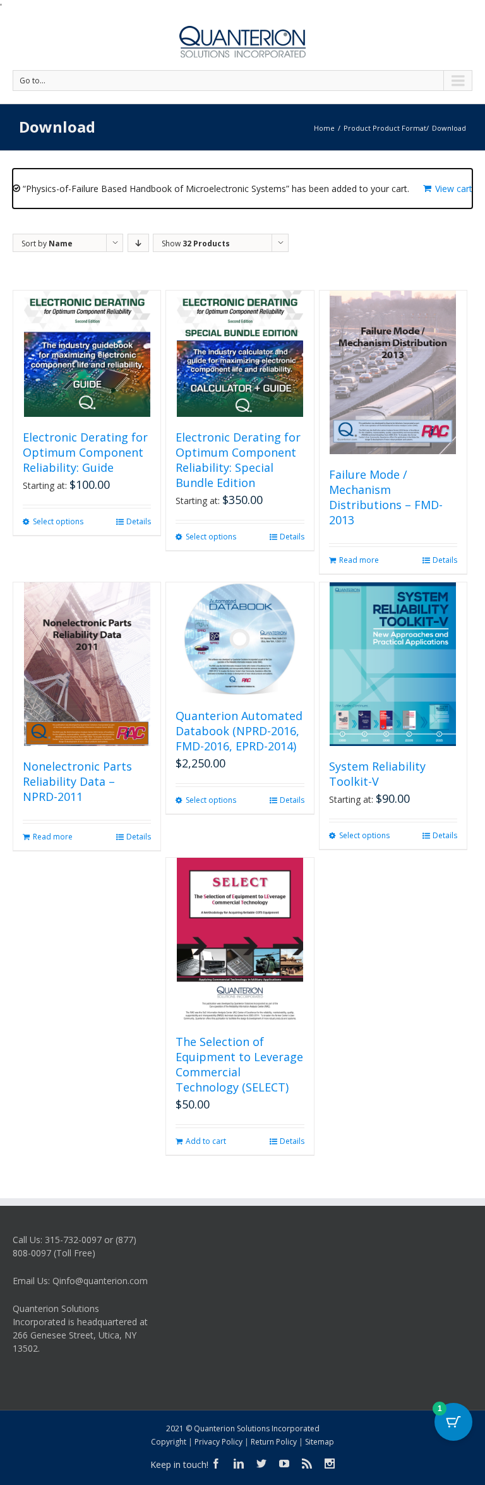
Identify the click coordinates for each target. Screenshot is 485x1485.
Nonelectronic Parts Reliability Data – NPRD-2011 (77, 781)
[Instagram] (330, 1463)
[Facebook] (216, 1463)
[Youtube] (284, 1463)
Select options (58, 521)
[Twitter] (261, 1463)
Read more (359, 560)
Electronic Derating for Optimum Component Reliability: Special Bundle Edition (238, 460)
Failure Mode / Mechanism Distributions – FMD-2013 (386, 497)
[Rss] (307, 1463)
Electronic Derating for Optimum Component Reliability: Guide (85, 452)
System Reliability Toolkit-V (377, 774)
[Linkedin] (239, 1463)
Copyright (168, 1441)
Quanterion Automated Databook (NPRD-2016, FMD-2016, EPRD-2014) (239, 731)
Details (138, 521)
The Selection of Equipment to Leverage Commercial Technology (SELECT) (239, 1064)
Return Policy (274, 1441)
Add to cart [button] (206, 1141)
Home (324, 128)
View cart (453, 189)
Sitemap (319, 1441)
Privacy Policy (218, 1441)
